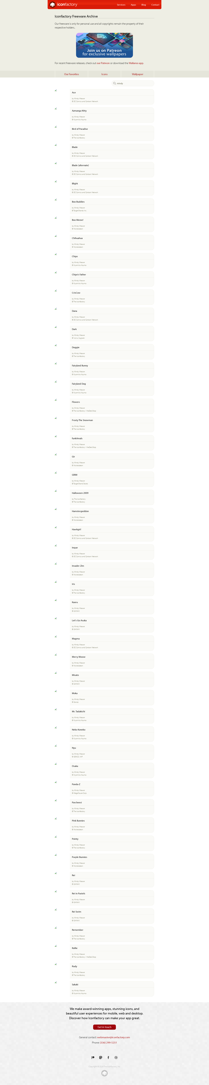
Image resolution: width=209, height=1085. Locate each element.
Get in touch (104, 1027)
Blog (143, 4)
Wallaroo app (136, 63)
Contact (155, 4)
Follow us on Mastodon (100, 1057)
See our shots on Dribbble (116, 1057)
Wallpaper (137, 74)
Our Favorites (71, 74)
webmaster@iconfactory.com (113, 1037)
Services (121, 4)
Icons (105, 74)
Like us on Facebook (108, 1057)
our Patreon (103, 63)
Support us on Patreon (93, 1057)
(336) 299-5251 (108, 1042)
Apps (133, 4)
